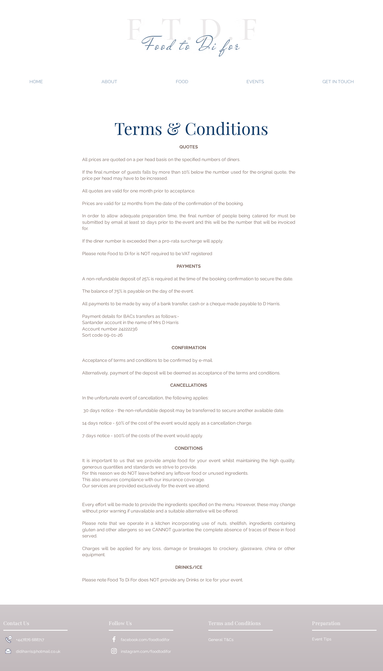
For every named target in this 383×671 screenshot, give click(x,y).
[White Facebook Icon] (114, 639)
